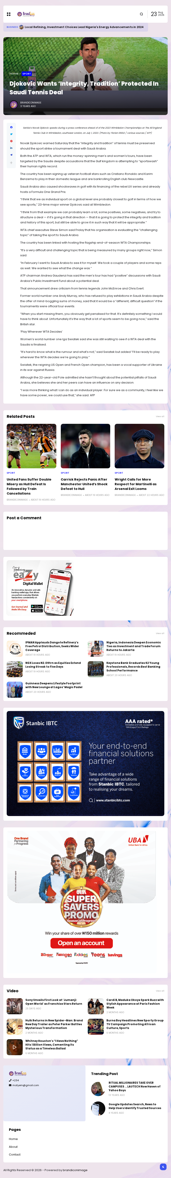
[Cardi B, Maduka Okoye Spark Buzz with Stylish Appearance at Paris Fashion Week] (96, 1006)
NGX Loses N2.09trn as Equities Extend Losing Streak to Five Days (53, 665)
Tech (10, 27)
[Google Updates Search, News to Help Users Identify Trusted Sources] (16, 27)
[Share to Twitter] (11, 134)
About (13, 1147)
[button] (11, 163)
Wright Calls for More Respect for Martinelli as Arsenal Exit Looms (136, 484)
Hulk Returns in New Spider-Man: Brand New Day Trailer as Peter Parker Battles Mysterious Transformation (54, 1024)
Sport (26, 73)
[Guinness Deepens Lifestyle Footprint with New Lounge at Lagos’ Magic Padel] (15, 690)
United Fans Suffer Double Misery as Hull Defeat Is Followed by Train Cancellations (29, 486)
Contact (14, 1154)
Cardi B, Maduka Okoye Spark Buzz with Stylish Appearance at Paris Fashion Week (135, 1003)
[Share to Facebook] (11, 127)
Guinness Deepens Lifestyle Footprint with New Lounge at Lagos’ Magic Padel (53, 685)
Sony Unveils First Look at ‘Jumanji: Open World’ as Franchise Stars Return (53, 1002)
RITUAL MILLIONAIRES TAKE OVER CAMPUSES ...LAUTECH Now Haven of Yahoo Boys (135, 1086)
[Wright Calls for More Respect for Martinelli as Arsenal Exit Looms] (139, 446)
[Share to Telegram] (11, 155)
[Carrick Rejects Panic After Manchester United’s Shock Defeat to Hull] (85, 446)
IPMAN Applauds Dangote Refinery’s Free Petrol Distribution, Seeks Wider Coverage (52, 646)
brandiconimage (75, 1170)
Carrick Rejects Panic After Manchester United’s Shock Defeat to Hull (84, 484)
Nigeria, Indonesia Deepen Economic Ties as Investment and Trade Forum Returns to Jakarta (133, 646)
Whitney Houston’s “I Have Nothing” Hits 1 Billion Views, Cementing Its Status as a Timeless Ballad (51, 1044)
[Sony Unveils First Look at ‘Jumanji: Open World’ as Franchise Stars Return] (15, 1006)
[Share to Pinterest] (11, 141)
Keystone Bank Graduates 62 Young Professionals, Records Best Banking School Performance (133, 666)
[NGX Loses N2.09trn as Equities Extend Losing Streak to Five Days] (15, 669)
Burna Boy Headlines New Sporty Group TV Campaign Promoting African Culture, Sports (135, 1024)
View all (160, 416)
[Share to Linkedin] (11, 148)
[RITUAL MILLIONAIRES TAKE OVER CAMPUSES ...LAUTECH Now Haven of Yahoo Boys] (98, 1089)
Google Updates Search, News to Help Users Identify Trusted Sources (71, 27)
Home (14, 73)
